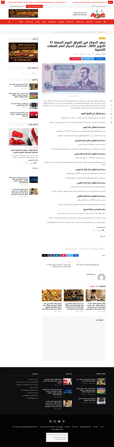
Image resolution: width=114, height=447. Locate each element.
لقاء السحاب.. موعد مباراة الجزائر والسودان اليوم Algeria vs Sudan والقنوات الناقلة (18, 95)
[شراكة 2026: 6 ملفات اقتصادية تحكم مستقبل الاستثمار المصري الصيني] (23, 137)
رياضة (44, 21)
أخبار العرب (89, 21)
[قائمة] (104, 22)
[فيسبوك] (111, 105)
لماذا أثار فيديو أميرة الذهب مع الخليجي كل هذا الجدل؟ (18, 85)
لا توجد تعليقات (82, 54)
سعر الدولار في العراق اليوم (71, 249)
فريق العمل (67, 427)
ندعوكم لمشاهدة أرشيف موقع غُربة (34, 6)
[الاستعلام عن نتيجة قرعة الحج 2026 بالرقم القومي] (33, 106)
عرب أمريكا (70, 21)
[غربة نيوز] (97, 13)
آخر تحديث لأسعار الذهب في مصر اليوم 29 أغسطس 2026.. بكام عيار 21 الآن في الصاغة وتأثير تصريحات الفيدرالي (74, 306)
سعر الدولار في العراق (84, 249)
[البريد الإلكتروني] (111, 122)
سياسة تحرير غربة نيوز (33, 392)
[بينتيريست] (111, 118)
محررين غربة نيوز (34, 387)
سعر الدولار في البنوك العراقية (98, 249)
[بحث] (9, 22)
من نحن (102, 427)
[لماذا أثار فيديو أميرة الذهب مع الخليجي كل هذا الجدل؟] (33, 86)
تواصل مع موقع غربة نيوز (57, 429)
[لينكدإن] (111, 113)
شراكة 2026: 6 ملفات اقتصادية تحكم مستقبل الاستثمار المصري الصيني (93, 2)
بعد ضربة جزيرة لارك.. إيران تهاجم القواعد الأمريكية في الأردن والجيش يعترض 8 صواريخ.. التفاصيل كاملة (37, 2)
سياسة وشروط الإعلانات (32, 398)
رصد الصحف (29, 21)
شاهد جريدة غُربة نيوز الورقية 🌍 (16, 6)
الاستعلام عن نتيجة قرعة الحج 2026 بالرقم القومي (19, 104)
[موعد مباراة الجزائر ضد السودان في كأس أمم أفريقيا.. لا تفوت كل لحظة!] (33, 115)
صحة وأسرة (51, 21)
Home (94, 32)
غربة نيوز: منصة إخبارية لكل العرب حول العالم (27, 384)
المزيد (21, 21)
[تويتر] (111, 109)
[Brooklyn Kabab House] (23, 61)
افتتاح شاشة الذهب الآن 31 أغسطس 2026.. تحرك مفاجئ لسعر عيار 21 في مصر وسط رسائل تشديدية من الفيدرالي (95, 306)
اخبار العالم (79, 21)
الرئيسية (98, 21)
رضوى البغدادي (99, 54)
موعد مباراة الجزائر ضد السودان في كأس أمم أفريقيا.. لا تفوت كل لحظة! (18, 114)
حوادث (38, 21)
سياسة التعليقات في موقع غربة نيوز (29, 390)
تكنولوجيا (61, 21)
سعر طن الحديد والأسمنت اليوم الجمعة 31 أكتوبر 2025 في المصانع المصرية (59, 266)
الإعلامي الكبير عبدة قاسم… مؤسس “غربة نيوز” (27, 382)
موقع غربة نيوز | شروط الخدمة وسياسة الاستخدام (51, 427)
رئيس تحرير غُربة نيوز (33, 379)
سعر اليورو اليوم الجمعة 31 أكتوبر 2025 (88, 265)
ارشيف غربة (75, 427)
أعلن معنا (95, 427)
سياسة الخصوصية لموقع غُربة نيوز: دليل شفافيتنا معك (25, 427)
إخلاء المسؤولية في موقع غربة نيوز (30, 395)
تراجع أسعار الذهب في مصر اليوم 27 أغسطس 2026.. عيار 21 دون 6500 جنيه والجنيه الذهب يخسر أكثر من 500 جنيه (52, 306)
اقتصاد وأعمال (102, 38)
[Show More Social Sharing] (67, 58)
